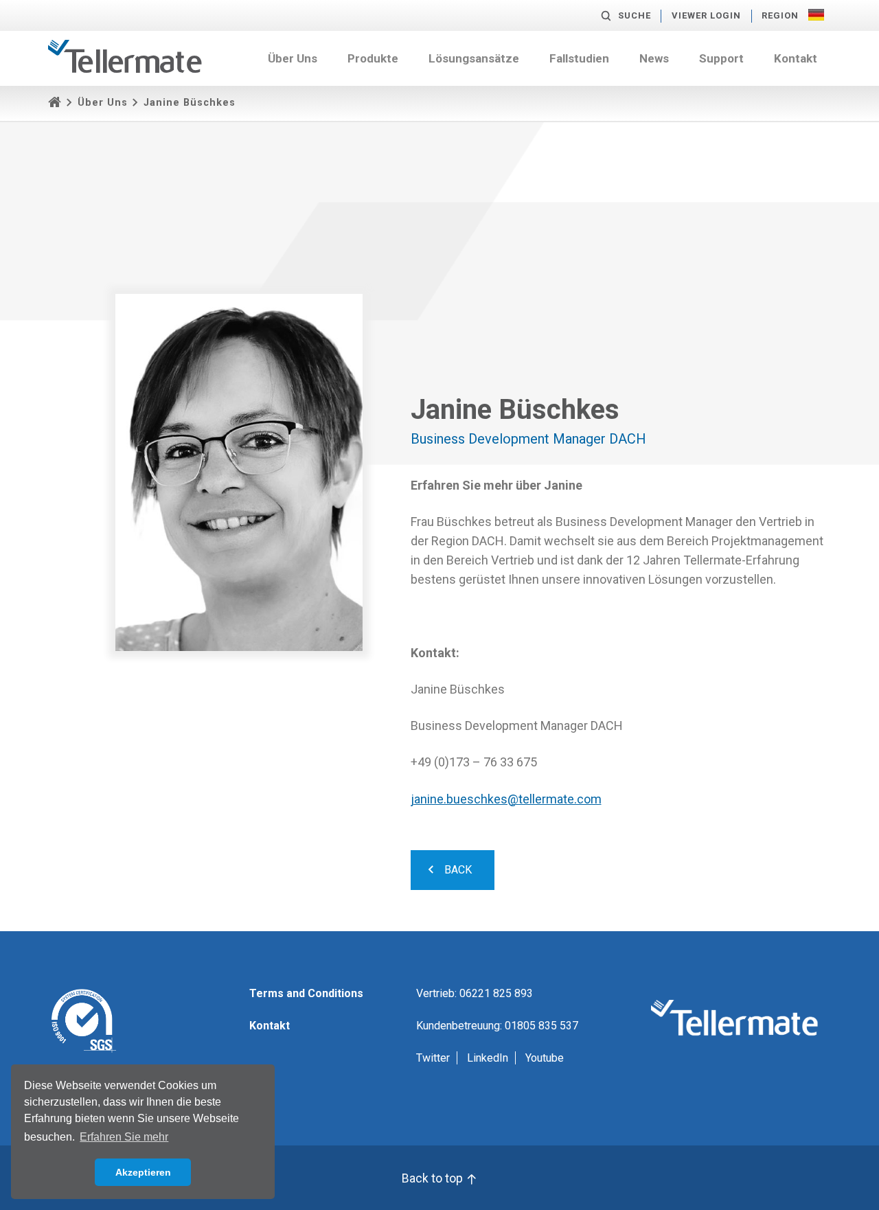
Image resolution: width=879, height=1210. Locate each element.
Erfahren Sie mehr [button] (124, 1137)
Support (721, 58)
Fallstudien (579, 58)
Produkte (372, 58)
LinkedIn (487, 1057)
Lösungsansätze (474, 58)
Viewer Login (706, 15)
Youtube (544, 1057)
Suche (634, 15)
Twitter (433, 1057)
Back (457, 869)
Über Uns (292, 58)
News (654, 58)
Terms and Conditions (306, 993)
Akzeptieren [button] (143, 1172)
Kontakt (795, 58)
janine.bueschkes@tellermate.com (506, 799)
